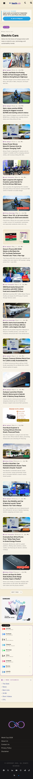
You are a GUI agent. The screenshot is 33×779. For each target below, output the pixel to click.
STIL (4, 700)
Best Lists (6, 690)
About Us (4, 741)
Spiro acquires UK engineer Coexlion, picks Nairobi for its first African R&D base (13, 182)
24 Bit (5, 693)
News (5, 687)
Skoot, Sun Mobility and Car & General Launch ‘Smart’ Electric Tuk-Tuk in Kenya (13, 503)
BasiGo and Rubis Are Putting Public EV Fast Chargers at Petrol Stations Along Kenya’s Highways (15, 75)
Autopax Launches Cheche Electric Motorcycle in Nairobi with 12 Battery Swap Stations (14, 394)
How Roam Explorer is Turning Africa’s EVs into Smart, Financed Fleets (12, 430)
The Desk (6, 684)
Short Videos (7, 696)
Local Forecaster (9, 177)
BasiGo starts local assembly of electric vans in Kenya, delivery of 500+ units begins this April (14, 325)
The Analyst (7, 70)
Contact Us (5, 744)
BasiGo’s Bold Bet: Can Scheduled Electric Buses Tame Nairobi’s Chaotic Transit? (14, 466)
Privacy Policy (6, 748)
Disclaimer (5, 751)
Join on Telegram (18, 18)
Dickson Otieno (8, 461)
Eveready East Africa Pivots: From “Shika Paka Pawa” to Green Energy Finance (13, 539)
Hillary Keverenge (9, 213)
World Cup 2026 (7, 737)
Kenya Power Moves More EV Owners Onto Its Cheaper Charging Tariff (12, 146)
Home (3, 31)
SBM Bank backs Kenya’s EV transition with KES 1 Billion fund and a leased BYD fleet (13, 289)
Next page (15, 592)
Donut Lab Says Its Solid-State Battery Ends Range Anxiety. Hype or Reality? (12, 577)
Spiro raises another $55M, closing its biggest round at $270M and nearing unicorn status (15, 110)
